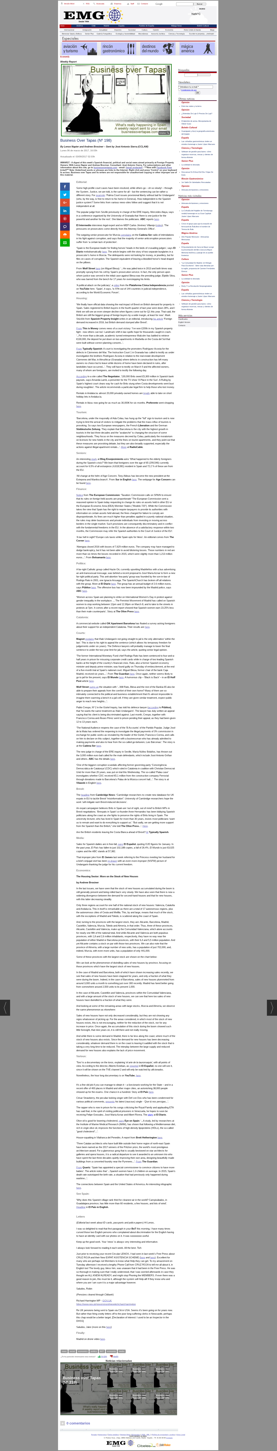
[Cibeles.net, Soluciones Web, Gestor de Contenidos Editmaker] (146, 1446)
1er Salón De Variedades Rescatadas (196, 182)
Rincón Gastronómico (192, 178)
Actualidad (103, 30)
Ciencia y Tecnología (176, 34)
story (150, 1114)
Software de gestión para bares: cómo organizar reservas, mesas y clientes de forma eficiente (197, 154)
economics (83, 1351)
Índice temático (113, 1434)
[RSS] (84, 4)
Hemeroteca (102, 1434)
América (79, 26)
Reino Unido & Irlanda (192, 30)
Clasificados (183, 319)
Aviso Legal (180, 1434)
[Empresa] (112, 4)
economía (111, 1351)
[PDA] (62, 4)
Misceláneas (143, 34)
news (64, 1351)
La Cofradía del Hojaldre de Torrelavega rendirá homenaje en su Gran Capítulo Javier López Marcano (196, 213)
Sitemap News (125, 1434)
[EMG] (121, 1446)
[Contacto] (139, 4)
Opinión (156, 30)
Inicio (62, 26)
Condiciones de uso (189, 90)
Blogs (212, 30)
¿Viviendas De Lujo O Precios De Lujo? (196, 113)
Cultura (144, 30)
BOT (102, 1351)
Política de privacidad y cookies (163, 1434)
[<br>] (119, 1430)
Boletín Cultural (203, 26)
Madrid (202, 13)
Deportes (118, 30)
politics (94, 1351)
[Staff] (128, 4)
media (121, 1351)
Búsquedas (136, 1434)
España (121, 26)
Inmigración (87, 30)
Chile (94, 26)
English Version (184, 322)
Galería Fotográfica (104, 34)
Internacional (69, 30)
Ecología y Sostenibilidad (125, 34)
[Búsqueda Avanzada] (94, 4)
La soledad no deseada (190, 165)
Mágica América (189, 233)
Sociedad (131, 30)
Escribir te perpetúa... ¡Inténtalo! (201, 34)
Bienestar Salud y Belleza (72, 34)
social (72, 1351)
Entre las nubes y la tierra (191, 106)
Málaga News (176, 26)
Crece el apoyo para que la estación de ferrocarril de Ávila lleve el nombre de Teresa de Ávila (196, 226)
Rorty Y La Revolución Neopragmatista (196, 286)
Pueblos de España (146, 26)
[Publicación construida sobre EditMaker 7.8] (163, 1446)
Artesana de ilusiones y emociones (195, 190)
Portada (94, 1434)
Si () (104, 1357)
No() (115, 1357)
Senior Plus (89, 34)
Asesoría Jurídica (158, 34)
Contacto (181, 325)
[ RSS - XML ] (146, 1434)
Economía (169, 30)
